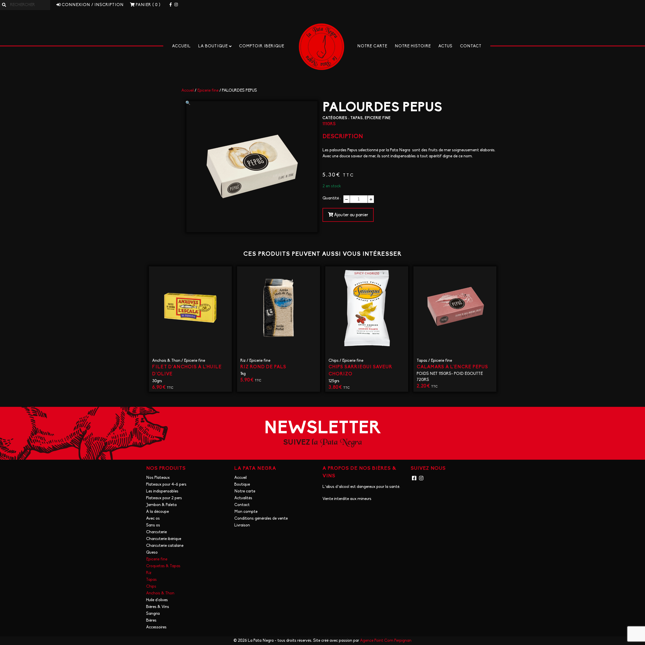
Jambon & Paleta (161, 505)
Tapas (356, 118)
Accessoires (156, 627)
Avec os (153, 519)
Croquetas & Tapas (163, 566)
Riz (243, 361)
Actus (445, 46)
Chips (334, 361)
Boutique (242, 485)
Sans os (153, 525)
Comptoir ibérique (261, 46)
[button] (187, 103)
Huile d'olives (157, 600)
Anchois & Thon (166, 361)
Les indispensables (162, 491)
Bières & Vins (157, 607)
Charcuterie (156, 532)
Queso (152, 553)
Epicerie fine (207, 91)
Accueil (181, 46)
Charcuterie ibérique (163, 539)
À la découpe (157, 512)
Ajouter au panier (350, 215)
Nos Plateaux (158, 478)
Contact (470, 46)
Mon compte (245, 512)
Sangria (153, 614)
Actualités (243, 498)
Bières (151, 621)
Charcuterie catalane (164, 546)
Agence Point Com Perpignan (385, 641)
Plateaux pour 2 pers (164, 498)
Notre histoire (413, 46)
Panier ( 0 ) (147, 5)
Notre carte (372, 46)
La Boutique (213, 46)
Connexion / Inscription (92, 5)
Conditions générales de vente (261, 519)
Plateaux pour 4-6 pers (166, 485)
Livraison (242, 525)
